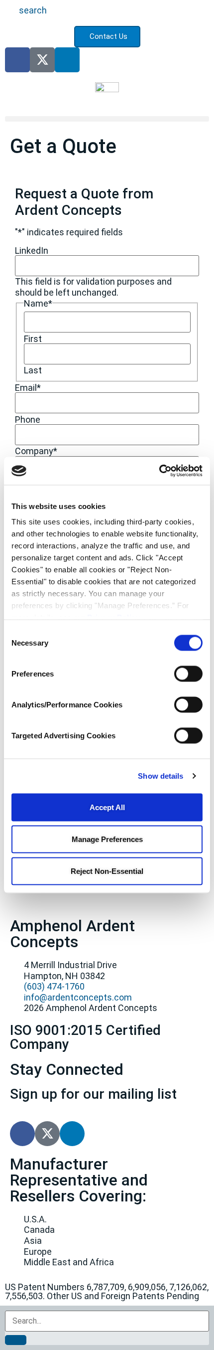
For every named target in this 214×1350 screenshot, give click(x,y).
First (33, 339)
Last (33, 370)
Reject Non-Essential (107, 870)
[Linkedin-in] (67, 59)
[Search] (15, 1340)
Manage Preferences (107, 839)
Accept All (107, 807)
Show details (160, 776)
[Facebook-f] (17, 59)
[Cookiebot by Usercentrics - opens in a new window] (159, 471)
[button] (107, 119)
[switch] (188, 673)
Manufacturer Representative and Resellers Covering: (79, 1180)
